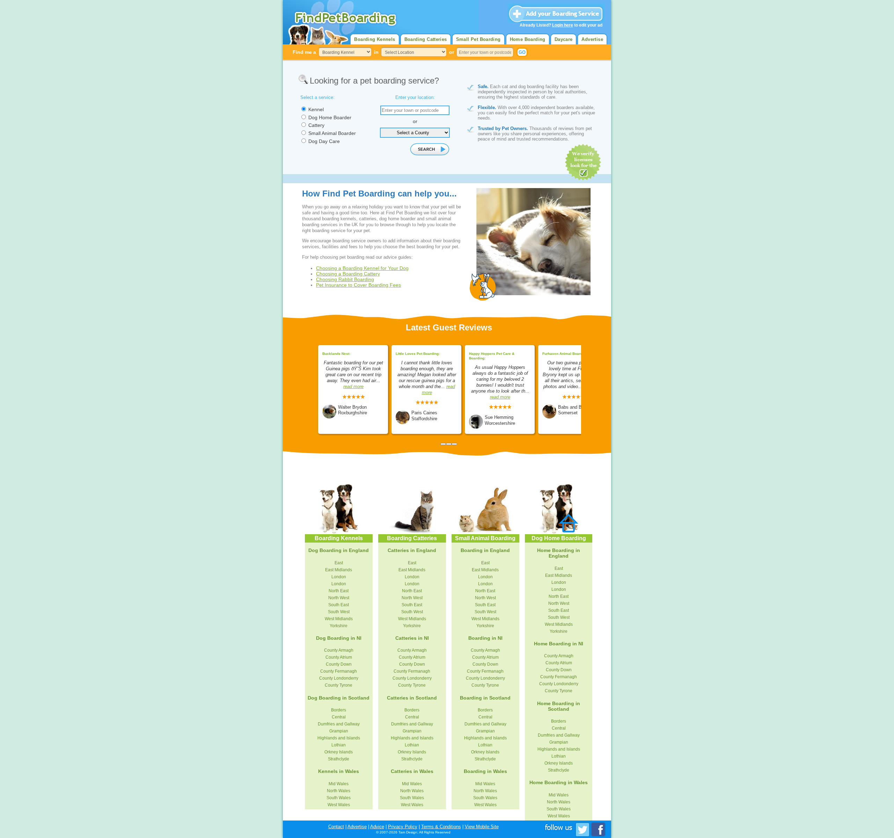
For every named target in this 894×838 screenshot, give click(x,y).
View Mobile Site (482, 826)
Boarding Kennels (374, 39)
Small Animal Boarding (485, 538)
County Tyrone (338, 685)
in (376, 52)
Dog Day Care (324, 141)
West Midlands (339, 618)
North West (338, 597)
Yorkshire (338, 625)
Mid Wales (339, 783)
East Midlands (338, 569)
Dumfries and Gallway (339, 724)
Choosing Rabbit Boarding (345, 279)
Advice (377, 826)
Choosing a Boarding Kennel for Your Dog (362, 268)
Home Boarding (527, 39)
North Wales (338, 790)
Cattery (316, 125)
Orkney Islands (338, 752)
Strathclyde (338, 759)
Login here (562, 25)
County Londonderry (338, 678)
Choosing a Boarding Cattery (348, 274)
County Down (339, 664)
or (451, 52)
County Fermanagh (338, 671)
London (338, 576)
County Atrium (338, 657)
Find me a (304, 52)
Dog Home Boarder (329, 117)
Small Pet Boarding (478, 39)
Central (339, 717)
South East (338, 604)
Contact (336, 826)
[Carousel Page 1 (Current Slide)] (443, 444)
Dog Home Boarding (559, 538)
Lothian (338, 745)
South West (339, 611)
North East (339, 590)
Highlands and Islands (338, 738)
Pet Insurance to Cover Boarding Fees (358, 285)
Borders (338, 710)
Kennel (316, 109)
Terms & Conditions (441, 826)
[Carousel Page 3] (454, 444)
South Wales (339, 797)
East (339, 562)
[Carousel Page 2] (449, 444)
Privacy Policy (402, 826)
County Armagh (338, 650)
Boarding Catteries (425, 39)
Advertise (592, 39)
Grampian (338, 731)
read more (353, 386)
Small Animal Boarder (332, 133)
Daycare (564, 39)
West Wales (339, 804)
